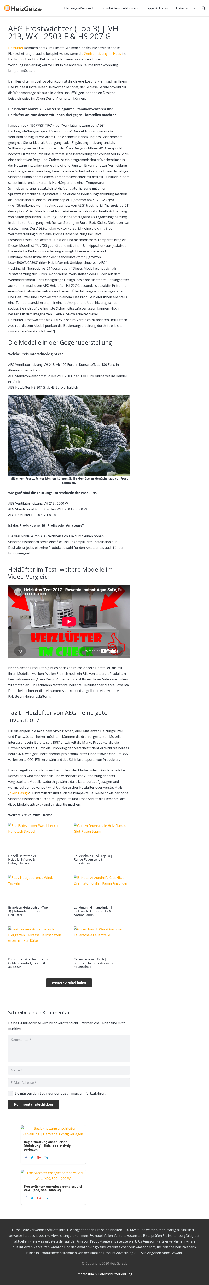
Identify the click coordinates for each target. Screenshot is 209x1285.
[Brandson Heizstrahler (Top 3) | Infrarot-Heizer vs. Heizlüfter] (36, 896)
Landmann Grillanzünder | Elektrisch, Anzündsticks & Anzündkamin (93, 911)
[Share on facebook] (26, 1157)
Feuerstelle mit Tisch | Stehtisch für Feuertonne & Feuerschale (93, 963)
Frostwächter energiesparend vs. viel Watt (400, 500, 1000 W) (53, 1188)
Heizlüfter (15, 48)
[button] (203, 8)
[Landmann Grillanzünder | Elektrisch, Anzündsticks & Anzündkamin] (102, 896)
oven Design (19, 793)
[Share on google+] (39, 1157)
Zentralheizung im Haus (102, 53)
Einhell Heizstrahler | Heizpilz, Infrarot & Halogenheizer (23, 859)
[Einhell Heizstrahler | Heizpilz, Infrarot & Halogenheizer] (36, 844)
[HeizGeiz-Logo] (23, 8)
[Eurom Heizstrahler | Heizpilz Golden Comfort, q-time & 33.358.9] (36, 947)
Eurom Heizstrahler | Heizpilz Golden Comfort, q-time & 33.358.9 (29, 963)
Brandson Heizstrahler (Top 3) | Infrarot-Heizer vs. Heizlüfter (28, 911)
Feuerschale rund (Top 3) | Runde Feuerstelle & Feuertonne (93, 859)
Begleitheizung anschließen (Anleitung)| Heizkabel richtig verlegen (47, 1146)
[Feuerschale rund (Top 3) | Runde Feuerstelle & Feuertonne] (102, 844)
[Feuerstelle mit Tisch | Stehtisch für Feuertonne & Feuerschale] (102, 947)
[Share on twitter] (32, 1157)
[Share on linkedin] (46, 1157)
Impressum (85, 1274)
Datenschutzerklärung (115, 1274)
